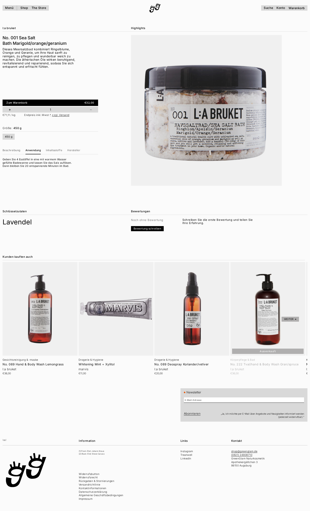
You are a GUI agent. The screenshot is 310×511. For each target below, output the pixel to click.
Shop (24, 8)
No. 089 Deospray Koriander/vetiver (181, 364)
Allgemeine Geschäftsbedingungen (101, 495)
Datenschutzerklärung (93, 491)
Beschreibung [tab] (11, 150)
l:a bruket (9, 28)
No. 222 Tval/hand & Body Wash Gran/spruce (264, 364)
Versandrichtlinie (89, 484)
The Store (39, 8)
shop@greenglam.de (244, 451)
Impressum (85, 498)
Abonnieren (192, 413)
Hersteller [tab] (73, 150)
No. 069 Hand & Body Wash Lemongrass (33, 364)
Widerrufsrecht (88, 477)
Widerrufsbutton (89, 474)
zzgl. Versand (60, 115)
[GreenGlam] (155, 8)
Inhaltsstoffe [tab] (54, 150)
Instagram (186, 451)
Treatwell (186, 454)
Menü (9, 8)
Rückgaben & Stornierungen (96, 481)
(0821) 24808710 (241, 454)
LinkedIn (185, 458)
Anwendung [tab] (33, 150)
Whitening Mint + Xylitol (96, 364)
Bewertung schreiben (147, 228)
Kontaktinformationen (92, 488)
